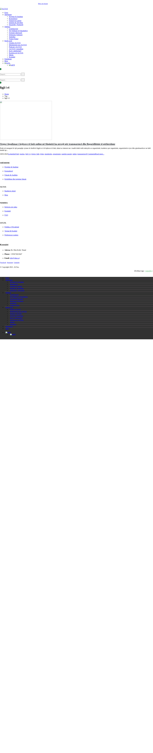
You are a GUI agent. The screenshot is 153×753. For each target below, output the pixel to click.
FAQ (6, 215)
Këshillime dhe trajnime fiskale (15, 179)
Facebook (3, 262)
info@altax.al (14, 258)
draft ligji (16, 154)
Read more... (99, 154)
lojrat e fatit (35, 154)
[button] (3, 71)
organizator (57, 154)
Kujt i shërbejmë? (15, 51)
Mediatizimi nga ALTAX (18, 45)
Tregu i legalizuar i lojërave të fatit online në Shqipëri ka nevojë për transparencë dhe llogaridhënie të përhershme (57, 144)
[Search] (23, 74)
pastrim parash (66, 154)
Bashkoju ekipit (10, 191)
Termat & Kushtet (10, 231)
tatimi (74, 154)
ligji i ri (27, 154)
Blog (6, 61)
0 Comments (90, 154)
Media (11, 55)
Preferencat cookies (11, 235)
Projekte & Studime (16, 17)
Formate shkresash (15, 33)
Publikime (8, 59)
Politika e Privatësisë (11, 227)
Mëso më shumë (43, 3)
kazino (22, 154)
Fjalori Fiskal (13, 39)
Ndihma (7, 27)
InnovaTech (149, 271)
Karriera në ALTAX (16, 53)
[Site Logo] (4, 9)
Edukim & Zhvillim (16, 23)
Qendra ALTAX (15, 43)
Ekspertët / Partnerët (16, 25)
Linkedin (16, 262)
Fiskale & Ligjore (15, 21)
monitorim (48, 154)
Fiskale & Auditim (10, 175)
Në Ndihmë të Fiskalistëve (18, 31)
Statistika (12, 37)
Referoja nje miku (10, 207)
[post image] (76, 120)
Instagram (10, 262)
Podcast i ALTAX (15, 47)
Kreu (6, 13)
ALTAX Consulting (16, 49)
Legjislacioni (13, 29)
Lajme (10, 154)
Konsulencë (13, 19)
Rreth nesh (8, 41)
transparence (81, 154)
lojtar (42, 154)
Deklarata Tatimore (16, 35)
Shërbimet (8, 15)
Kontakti (12, 57)
